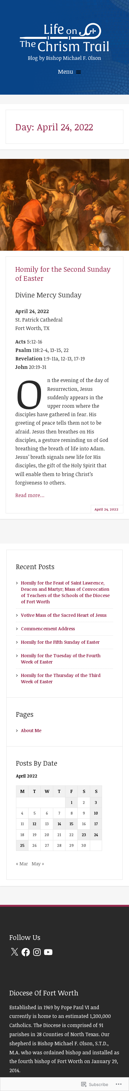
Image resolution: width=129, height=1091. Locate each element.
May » (38, 864)
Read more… (29, 495)
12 (34, 823)
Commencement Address (48, 629)
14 (59, 823)
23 (84, 834)
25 (22, 845)
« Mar (22, 864)
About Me (31, 730)
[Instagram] (37, 952)
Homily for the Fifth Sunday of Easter (60, 642)
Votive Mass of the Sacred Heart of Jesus (63, 615)
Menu (66, 71)
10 (96, 813)
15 (71, 823)
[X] (14, 952)
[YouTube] (48, 952)
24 (96, 834)
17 (96, 823)
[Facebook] (26, 952)
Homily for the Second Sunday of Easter (63, 273)
